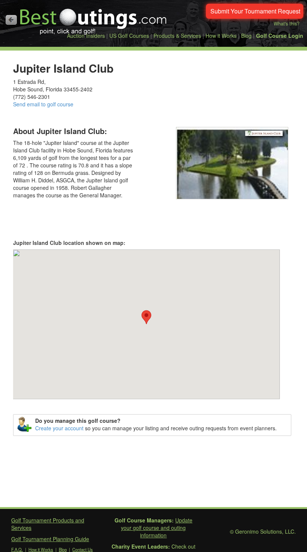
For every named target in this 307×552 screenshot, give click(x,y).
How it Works (221, 35)
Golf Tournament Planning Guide (50, 539)
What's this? (287, 23)
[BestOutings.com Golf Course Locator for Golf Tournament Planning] (93, 18)
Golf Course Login (279, 35)
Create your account (59, 428)
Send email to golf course (43, 104)
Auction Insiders (86, 35)
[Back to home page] (11, 20)
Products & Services (177, 35)
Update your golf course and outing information (156, 527)
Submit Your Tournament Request (255, 11)
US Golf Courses (129, 35)
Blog (246, 35)
